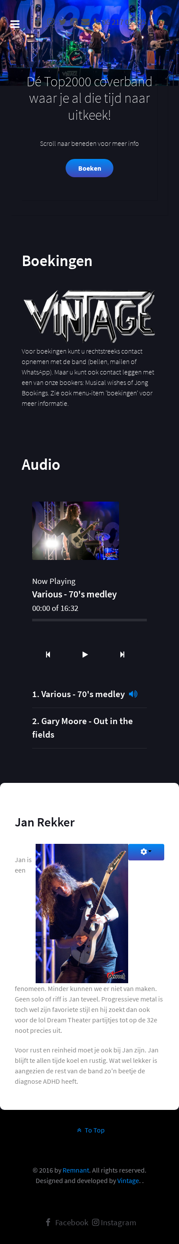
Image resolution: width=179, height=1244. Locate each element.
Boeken (89, 168)
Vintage (128, 1180)
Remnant (76, 1170)
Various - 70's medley (83, 694)
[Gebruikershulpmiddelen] (146, 852)
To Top (94, 1130)
